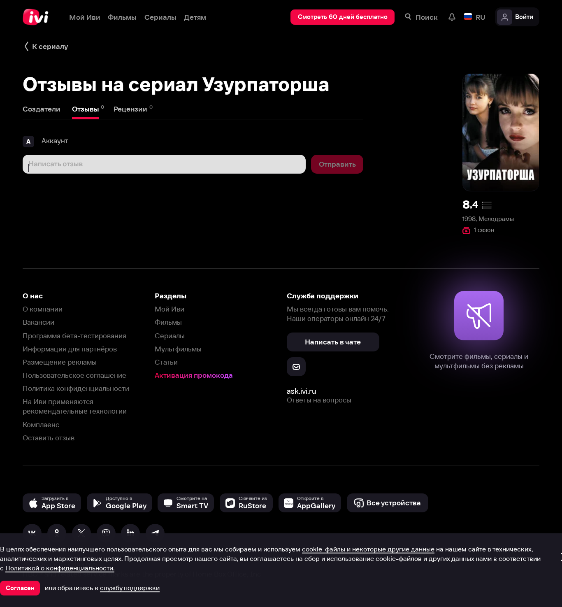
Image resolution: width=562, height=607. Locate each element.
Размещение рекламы (60, 362)
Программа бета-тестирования (74, 336)
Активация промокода (194, 375)
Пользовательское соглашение (74, 375)
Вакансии (38, 322)
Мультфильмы (178, 349)
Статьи (166, 362)
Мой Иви (169, 309)
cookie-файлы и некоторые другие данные (368, 549)
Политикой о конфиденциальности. (59, 568)
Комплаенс (41, 424)
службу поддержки (130, 587)
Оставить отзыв (48, 438)
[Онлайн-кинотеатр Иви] (38, 17)
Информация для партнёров (70, 349)
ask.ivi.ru (301, 391)
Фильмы (168, 322)
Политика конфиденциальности (76, 388)
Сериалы (170, 336)
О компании (43, 309)
